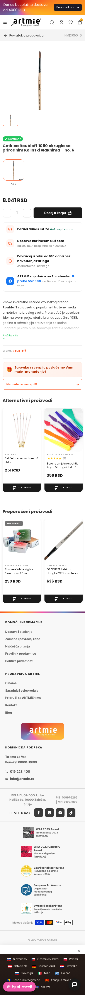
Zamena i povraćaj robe (22, 639)
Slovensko (17, 959)
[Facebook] (38, 812)
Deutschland (43, 966)
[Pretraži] (52, 22)
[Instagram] (49, 812)
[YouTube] (60, 812)
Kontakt (11, 705)
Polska (70, 959)
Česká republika (45, 959)
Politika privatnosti (19, 661)
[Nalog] (61, 22)
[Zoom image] (40, 86)
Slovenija (24, 973)
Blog (8, 712)
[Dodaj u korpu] (22, 488)
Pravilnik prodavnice (20, 654)
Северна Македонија (61, 980)
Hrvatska (68, 966)
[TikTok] (71, 812)
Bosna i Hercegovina (23, 980)
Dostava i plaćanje (18, 631)
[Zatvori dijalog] (79, 951)
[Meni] (5, 22)
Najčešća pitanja (17, 646)
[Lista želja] (70, 22)
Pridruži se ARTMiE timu (23, 698)
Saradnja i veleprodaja (21, 690)
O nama (11, 683)
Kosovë (42, 987)
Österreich (17, 966)
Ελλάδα (62, 973)
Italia (44, 973)
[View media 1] (10, 120)
